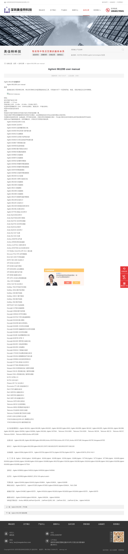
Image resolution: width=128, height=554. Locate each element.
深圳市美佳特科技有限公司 (20, 2)
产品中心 (41, 524)
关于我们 (53, 10)
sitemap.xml (63, 549)
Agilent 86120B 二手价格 (19, 507)
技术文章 (86, 10)
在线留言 (112, 2)
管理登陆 (121, 550)
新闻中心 (75, 10)
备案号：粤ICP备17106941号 (48, 549)
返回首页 (105, 2)
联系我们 (120, 2)
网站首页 (42, 10)
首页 (14, 63)
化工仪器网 (113, 550)
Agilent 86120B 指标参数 (19, 513)
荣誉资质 (86, 524)
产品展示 (64, 10)
